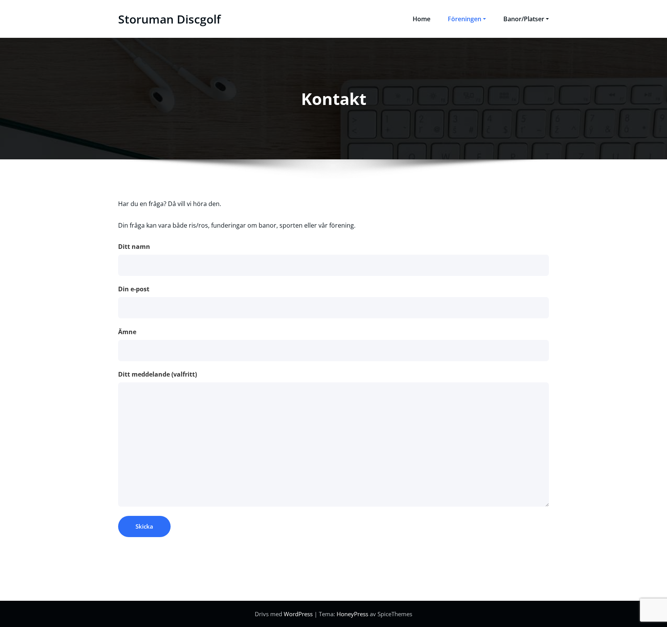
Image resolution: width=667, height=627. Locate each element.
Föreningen (464, 19)
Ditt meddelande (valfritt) (157, 374)
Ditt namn (134, 246)
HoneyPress (352, 614)
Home (421, 19)
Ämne (127, 332)
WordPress (298, 614)
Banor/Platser (523, 19)
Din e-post (133, 289)
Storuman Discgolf (169, 19)
